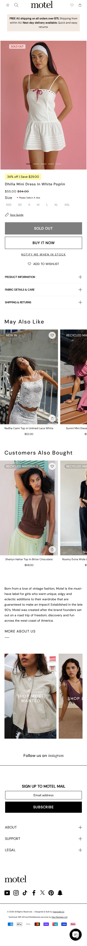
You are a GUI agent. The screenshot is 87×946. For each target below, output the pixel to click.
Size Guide (16, 215)
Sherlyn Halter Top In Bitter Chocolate (29, 559)
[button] (43, 263)
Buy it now (44, 243)
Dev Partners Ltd (59, 917)
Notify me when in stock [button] (43, 254)
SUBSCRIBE (43, 807)
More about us (20, 631)
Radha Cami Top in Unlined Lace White (28, 428)
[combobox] (16, 5)
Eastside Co (58, 911)
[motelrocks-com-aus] (42, 5)
